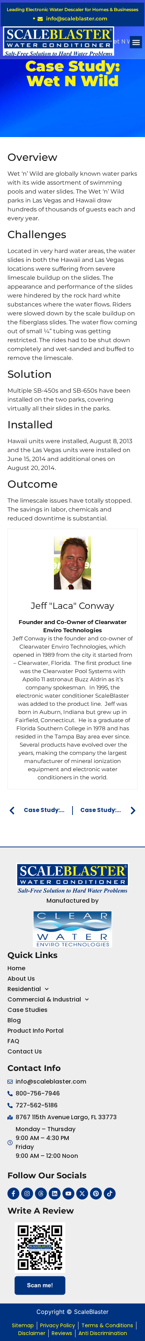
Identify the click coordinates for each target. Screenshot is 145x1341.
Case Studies (27, 1010)
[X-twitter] (82, 1193)
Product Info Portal (35, 1030)
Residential (24, 989)
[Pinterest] (96, 1193)
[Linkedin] (55, 1193)
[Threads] (41, 1193)
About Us (21, 978)
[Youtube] (68, 1193)
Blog (14, 1020)
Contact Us (24, 1051)
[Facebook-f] (13, 1193)
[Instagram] (27, 1193)
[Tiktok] (110, 1193)
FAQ (13, 1041)
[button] (136, 42)
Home (16, 968)
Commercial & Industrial (44, 999)
